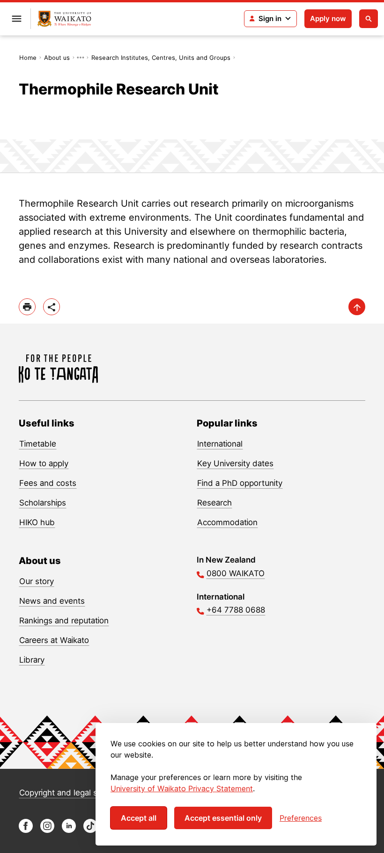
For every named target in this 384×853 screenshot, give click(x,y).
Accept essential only (223, 818)
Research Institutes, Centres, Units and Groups (160, 57)
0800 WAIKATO (236, 573)
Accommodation (227, 522)
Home (28, 57)
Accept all (138, 818)
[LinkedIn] (69, 830)
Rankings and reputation (64, 620)
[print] (27, 306)
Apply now (328, 18)
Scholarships (42, 502)
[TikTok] (90, 830)
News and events (52, 601)
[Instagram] (47, 830)
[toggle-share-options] (51, 306)
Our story (36, 581)
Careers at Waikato (54, 640)
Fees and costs (47, 483)
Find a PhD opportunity (239, 483)
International (220, 443)
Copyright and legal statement (75, 792)
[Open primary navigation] (16, 18)
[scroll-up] (356, 306)
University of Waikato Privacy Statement (182, 788)
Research (214, 502)
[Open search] (368, 18)
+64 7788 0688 (236, 609)
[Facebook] (26, 830)
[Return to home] (64, 19)
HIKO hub (37, 522)
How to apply (43, 463)
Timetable (37, 443)
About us (57, 57)
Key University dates (235, 463)
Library (31, 660)
